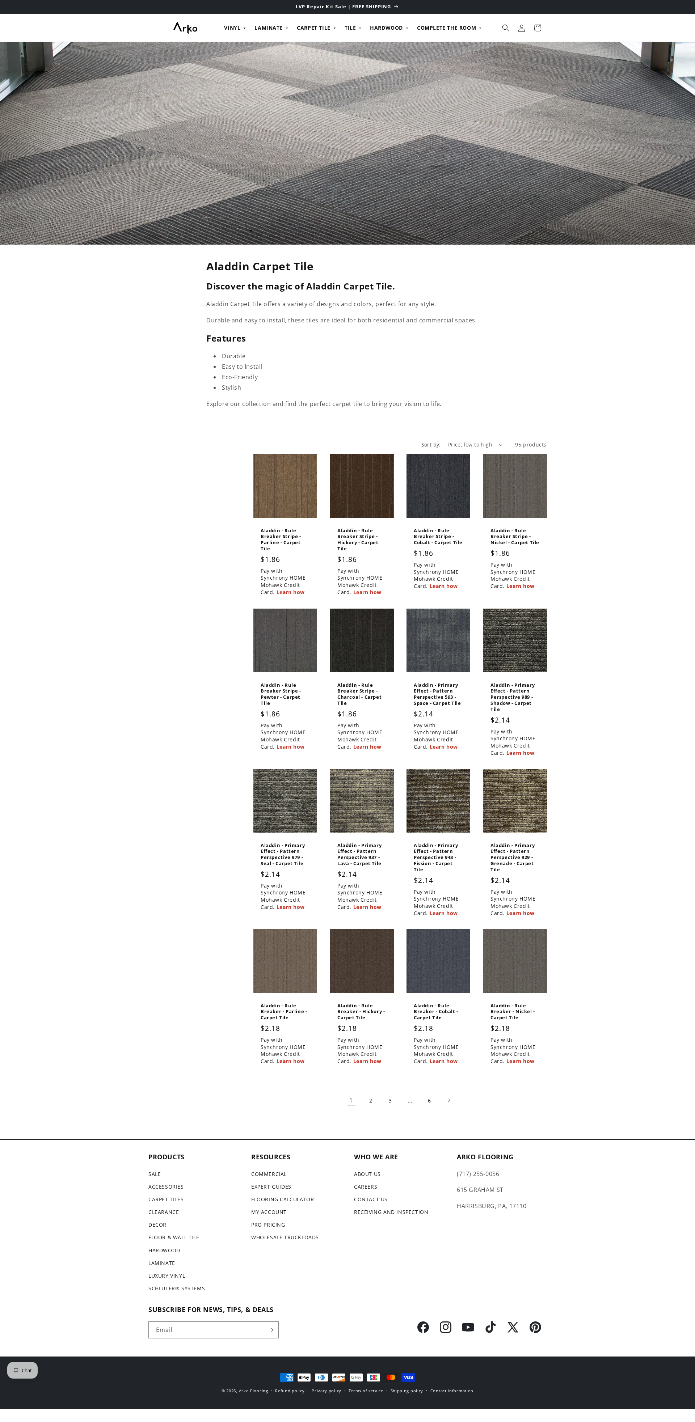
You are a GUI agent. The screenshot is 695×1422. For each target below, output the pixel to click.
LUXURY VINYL (166, 1275)
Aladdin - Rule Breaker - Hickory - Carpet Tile (361, 1011)
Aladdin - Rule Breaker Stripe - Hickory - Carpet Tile (358, 540)
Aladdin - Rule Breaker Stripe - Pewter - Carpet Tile (281, 694)
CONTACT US (371, 1199)
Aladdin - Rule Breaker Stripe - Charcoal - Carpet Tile (359, 694)
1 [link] (351, 1100)
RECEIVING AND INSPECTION (391, 1212)
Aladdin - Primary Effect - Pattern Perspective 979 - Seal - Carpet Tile (283, 854)
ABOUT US (367, 1174)
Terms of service (366, 1390)
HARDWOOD (386, 27)
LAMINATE (268, 27)
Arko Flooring (253, 1390)
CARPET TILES (166, 1199)
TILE (350, 27)
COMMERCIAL (269, 1174)
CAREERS (365, 1186)
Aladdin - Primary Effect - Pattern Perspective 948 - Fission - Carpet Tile (436, 857)
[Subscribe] (270, 1329)
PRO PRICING (268, 1224)
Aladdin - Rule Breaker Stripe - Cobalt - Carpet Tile (438, 537)
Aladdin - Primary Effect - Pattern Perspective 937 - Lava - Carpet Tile (359, 854)
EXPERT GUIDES (271, 1186)
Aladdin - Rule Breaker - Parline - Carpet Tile (284, 1011)
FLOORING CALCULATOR (282, 1199)
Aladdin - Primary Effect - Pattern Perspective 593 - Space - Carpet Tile (437, 694)
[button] (506, 28)
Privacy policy (326, 1390)
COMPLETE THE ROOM (446, 27)
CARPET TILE (313, 27)
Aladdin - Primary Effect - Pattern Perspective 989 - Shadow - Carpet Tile (512, 697)
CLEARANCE (163, 1212)
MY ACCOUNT (269, 1212)
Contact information (451, 1390)
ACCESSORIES (166, 1186)
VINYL (232, 27)
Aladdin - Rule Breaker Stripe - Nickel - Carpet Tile (514, 537)
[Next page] (449, 1100)
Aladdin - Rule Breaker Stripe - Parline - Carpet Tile (281, 540)
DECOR (157, 1224)
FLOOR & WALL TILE (173, 1237)
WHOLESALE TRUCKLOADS (285, 1237)
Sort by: (431, 444)
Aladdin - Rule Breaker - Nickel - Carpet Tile (512, 1011)
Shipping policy (407, 1390)
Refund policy (289, 1390)
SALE (154, 1174)
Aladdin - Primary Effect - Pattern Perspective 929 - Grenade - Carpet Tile (512, 857)
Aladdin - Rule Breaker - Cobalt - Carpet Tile (436, 1011)
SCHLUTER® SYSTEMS (176, 1288)
